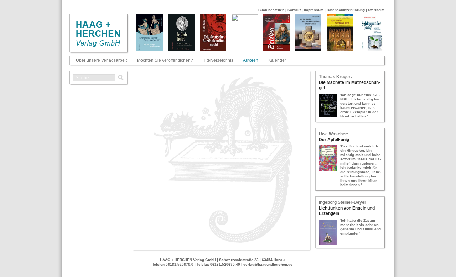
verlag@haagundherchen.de (267, 264)
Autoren (250, 60)
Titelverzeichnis (218, 60)
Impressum (313, 10)
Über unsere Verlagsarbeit (101, 60)
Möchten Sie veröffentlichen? (165, 60)
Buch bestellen (271, 10)
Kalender (277, 60)
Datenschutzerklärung (346, 10)
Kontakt (294, 10)
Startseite (376, 10)
